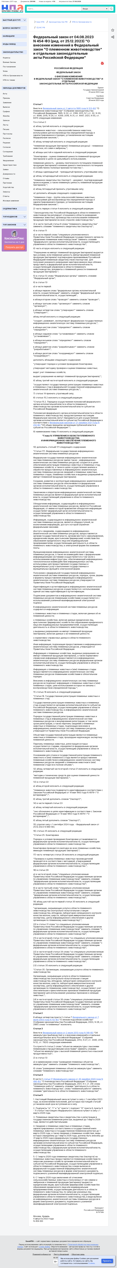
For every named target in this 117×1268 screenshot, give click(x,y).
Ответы (6, 196)
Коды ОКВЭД (9, 44)
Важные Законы (9, 62)
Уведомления (8, 160)
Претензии (7, 183)
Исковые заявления (11, 201)
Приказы (6, 98)
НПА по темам (9, 80)
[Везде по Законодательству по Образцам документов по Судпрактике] (95, 8)
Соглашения (8, 152)
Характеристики (9, 165)
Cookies (91, 1263)
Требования (8, 156)
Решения (6, 143)
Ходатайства (8, 187)
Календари (8, 36)
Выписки (6, 107)
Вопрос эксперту (11, 28)
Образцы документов (14, 88)
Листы (5, 125)
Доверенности (9, 174)
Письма (6, 129)
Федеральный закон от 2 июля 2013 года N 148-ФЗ (68, 1032)
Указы (5, 71)
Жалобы (6, 116)
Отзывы (6, 178)
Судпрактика (10, 209)
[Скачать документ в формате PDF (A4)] (102, 63)
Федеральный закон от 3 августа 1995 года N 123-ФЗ (69, 108)
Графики (6, 111)
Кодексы (6, 58)
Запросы (6, 192)
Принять (107, 1261)
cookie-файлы (44, 1247)
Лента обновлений (61, 1254)
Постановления (9, 67)
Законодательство (13, 52)
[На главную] (12, 9)
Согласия (7, 147)
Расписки (7, 138)
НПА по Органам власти (13, 75)
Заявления (7, 102)
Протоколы (7, 134)
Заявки (5, 169)
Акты (5, 94)
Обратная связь (78, 1254)
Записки (6, 120)
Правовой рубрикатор (42, 1254)
